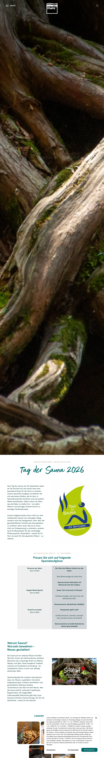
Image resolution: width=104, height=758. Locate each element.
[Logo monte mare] (52, 8)
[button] (97, 5)
